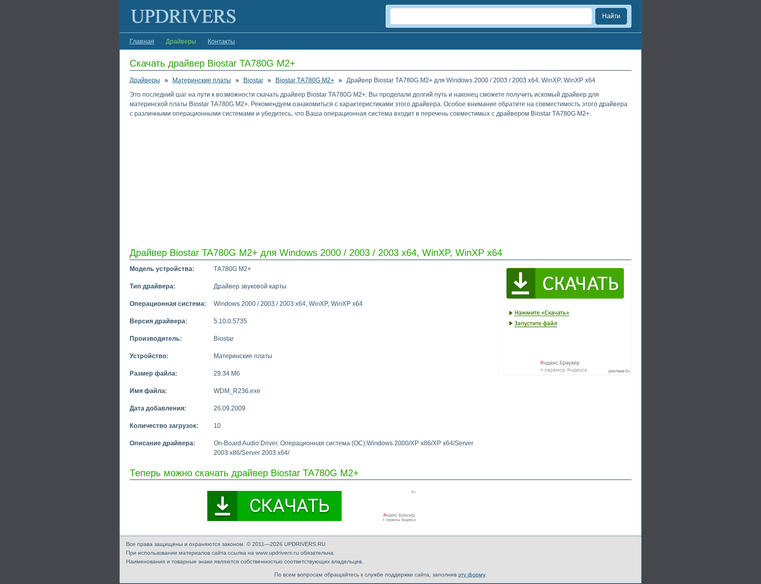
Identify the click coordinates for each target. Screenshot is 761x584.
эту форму (471, 574)
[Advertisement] (367, 181)
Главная (142, 41)
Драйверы (145, 80)
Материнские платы (201, 80)
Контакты (221, 41)
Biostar (253, 80)
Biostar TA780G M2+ (304, 80)
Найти (611, 16)
